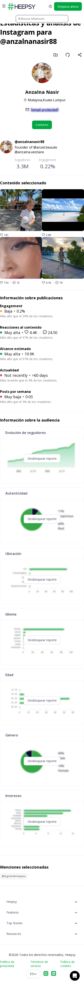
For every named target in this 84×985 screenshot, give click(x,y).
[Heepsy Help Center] (50, 6)
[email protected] (44, 109)
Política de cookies (67, 964)
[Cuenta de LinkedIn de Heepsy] (54, 974)
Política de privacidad (7, 964)
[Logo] (21, 6)
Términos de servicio (39, 964)
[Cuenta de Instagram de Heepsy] (46, 974)
